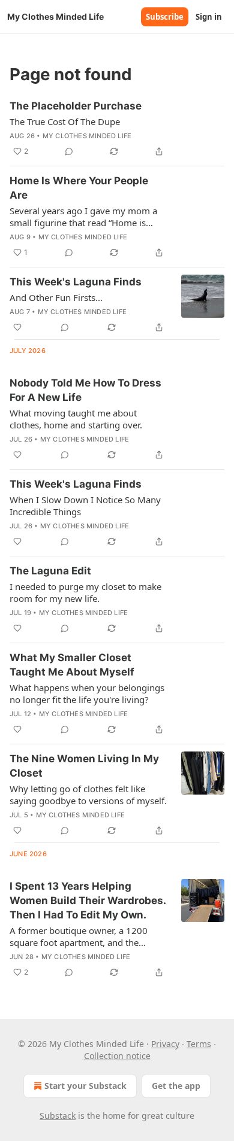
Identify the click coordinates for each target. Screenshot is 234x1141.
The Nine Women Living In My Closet (84, 766)
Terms (199, 1043)
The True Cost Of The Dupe (65, 121)
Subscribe (165, 16)
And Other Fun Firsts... (56, 297)
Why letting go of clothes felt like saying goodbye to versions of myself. (88, 795)
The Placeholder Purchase (76, 106)
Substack (58, 1115)
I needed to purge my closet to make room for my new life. (85, 592)
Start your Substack (85, 1085)
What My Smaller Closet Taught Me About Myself (72, 665)
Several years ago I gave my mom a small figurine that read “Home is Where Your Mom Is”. (83, 217)
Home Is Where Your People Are (79, 188)
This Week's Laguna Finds (76, 282)
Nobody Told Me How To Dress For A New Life (85, 390)
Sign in (209, 16)
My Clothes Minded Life (87, 136)
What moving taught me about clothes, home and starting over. (76, 419)
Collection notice (117, 1055)
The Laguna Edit (50, 571)
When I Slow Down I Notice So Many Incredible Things (85, 506)
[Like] (17, 327)
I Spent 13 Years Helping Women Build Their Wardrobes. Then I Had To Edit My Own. (88, 900)
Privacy (165, 1043)
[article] (117, 129)
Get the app (176, 1085)
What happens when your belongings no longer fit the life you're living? (87, 693)
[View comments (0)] (69, 151)
